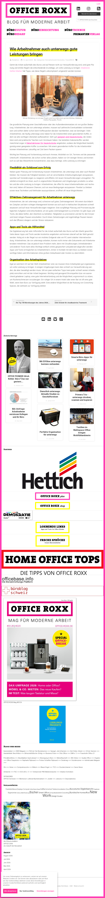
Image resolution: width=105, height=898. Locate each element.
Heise (11, 767)
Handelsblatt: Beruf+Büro (12, 753)
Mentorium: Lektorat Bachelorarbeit (31, 779)
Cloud (68, 789)
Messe (14, 789)
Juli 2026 (7, 859)
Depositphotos (70, 779)
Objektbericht (86, 789)
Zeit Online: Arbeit (76, 751)
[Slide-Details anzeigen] (52, 470)
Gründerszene (76, 760)
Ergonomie (12, 793)
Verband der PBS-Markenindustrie (44, 772)
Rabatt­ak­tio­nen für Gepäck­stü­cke (41, 143)
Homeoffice (85, 792)
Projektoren (96, 789)
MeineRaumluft (62, 758)
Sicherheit (49, 789)
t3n (5, 767)
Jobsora (59, 779)
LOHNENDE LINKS (52, 526)
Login (98, 4)
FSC (15, 772)
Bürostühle (75, 789)
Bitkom (34, 767)
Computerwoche (23, 767)
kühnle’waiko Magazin (92, 760)
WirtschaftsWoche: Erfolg (33, 753)
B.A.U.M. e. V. (24, 772)
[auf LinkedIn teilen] (49, 319)
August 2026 (8, 856)
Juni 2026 (7, 863)
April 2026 (7, 869)
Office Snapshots (13, 760)
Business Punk (51, 753)
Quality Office (86, 758)
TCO (54, 767)
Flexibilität (9, 789)
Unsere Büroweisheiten (52, 543)
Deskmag (64, 760)
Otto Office (63, 753)
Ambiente (7, 772)
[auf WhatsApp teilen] (61, 319)
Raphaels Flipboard (29, 760)
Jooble (49, 779)
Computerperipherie (55, 793)
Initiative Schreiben (66, 772)
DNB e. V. (74, 753)
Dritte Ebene (33, 789)
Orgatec (97, 758)
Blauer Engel (45, 767)
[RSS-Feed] (99, 9)
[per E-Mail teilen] (44, 319)
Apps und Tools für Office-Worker (52, 529)
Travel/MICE (69, 60)
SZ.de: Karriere (91, 751)
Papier (38, 789)
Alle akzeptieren (10, 891)
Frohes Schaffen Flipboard (48, 760)
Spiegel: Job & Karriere (58, 751)
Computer (26, 789)
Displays (20, 789)
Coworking (65, 793)
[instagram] (89, 9)
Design (54, 796)
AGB (71, 886)
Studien (60, 796)
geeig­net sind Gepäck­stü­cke (69, 137)
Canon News (78, 767)
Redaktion (15, 60)
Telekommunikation (59, 789)
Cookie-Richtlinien (62, 886)
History (18, 793)
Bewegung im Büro (46, 758)
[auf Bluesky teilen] (55, 319)
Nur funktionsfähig (27, 891)
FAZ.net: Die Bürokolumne (38, 751)
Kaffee (43, 789)
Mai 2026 (7, 866)
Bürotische (74, 792)
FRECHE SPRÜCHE (52, 540)
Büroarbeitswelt (51, 60)
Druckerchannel (64, 767)
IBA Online (74, 758)
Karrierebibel (8, 751)
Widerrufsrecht (79, 886)
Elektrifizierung (25, 793)
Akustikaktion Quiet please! (27, 758)
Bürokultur (61, 60)
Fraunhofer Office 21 (87, 753)
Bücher (34, 792)
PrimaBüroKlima (9, 758)
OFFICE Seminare (10, 779)
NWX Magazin (21, 751)
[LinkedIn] (78, 9)
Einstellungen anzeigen (45, 891)
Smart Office (44, 792)
